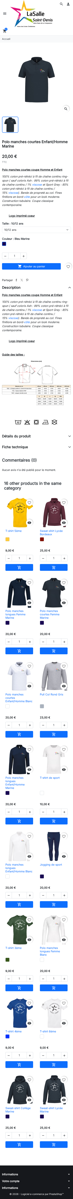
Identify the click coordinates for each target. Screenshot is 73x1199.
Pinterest (27, 280)
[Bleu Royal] (7, 1036)
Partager (16, 280)
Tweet (22, 280)
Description (11, 287)
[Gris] (42, 706)
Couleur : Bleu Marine (16, 238)
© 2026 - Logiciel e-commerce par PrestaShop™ (37, 1194)
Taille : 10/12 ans (12, 223)
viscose (37, 184)
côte (27, 196)
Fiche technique (15, 447)
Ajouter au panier (31, 266)
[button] (61, 4)
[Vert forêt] (7, 960)
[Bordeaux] (42, 539)
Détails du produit (16, 436)
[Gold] (7, 539)
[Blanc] (7, 706)
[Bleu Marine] (7, 623)
